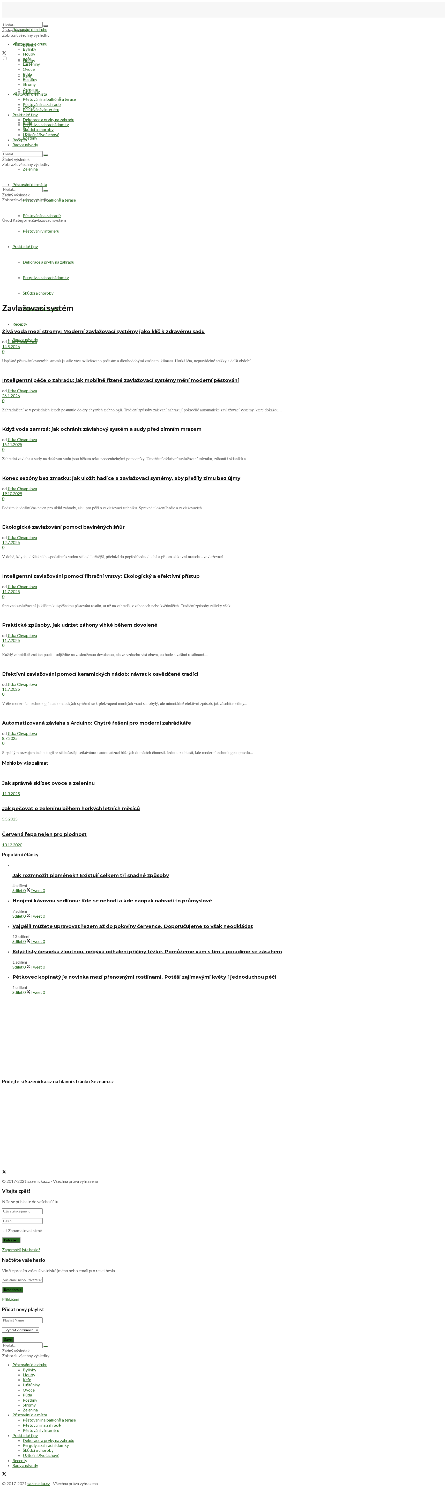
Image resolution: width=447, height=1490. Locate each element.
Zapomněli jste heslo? (21, 1249)
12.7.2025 (11, 542)
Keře (27, 58)
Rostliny (30, 137)
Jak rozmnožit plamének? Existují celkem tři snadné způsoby (90, 875)
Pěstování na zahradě (42, 215)
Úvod (7, 220)
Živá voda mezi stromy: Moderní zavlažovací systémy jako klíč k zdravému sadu (103, 331)
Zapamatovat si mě (25, 1230)
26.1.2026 (11, 395)
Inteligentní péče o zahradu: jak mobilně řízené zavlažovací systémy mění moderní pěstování (120, 380)
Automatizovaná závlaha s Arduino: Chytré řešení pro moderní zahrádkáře (96, 723)
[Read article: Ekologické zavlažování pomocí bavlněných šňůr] (223, 516)
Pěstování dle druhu (29, 29)
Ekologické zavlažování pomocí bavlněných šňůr (63, 527)
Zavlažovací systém (48, 220)
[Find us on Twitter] (4, 53)
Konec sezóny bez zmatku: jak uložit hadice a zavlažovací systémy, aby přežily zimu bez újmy (121, 478)
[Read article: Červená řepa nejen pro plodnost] (223, 823)
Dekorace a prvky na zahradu (48, 261)
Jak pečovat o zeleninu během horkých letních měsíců (71, 808)
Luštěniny (31, 64)
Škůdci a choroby (38, 292)
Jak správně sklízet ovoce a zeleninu (48, 783)
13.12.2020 (12, 844)
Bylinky (29, 49)
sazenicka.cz (38, 1181)
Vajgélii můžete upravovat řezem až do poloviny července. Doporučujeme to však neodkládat (132, 926)
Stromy (29, 84)
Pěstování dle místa (29, 93)
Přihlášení (10, 1299)
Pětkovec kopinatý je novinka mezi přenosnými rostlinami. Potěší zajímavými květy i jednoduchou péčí (144, 977)
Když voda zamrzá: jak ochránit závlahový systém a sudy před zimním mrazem (102, 429)
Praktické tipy (25, 246)
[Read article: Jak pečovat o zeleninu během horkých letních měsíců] (223, 798)
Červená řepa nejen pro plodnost (44, 834)
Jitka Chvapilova (22, 341)
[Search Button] (45, 26)
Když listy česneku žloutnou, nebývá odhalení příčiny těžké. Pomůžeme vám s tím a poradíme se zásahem (147, 952)
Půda (27, 74)
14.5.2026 (11, 346)
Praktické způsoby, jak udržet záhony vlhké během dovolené (80, 625)
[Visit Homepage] (28, 19)
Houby (29, 53)
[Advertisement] (223, 261)
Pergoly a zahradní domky (46, 277)
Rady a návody (25, 144)
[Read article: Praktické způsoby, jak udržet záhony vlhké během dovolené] (223, 614)
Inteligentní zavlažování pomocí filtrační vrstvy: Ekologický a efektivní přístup (101, 576)
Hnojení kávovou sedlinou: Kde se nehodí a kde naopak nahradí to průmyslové (112, 901)
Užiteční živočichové (41, 134)
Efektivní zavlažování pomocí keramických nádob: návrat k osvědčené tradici (100, 674)
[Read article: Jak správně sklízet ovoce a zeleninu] (223, 772)
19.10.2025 (12, 493)
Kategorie (22, 220)
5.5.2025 (10, 818)
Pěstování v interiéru (41, 230)
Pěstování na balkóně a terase (49, 99)
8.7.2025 (10, 738)
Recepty (19, 323)
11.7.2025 (11, 591)
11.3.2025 (11, 793)
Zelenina (30, 89)
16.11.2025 (12, 444)
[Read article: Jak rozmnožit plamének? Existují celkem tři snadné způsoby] (228, 865)
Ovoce (29, 69)
